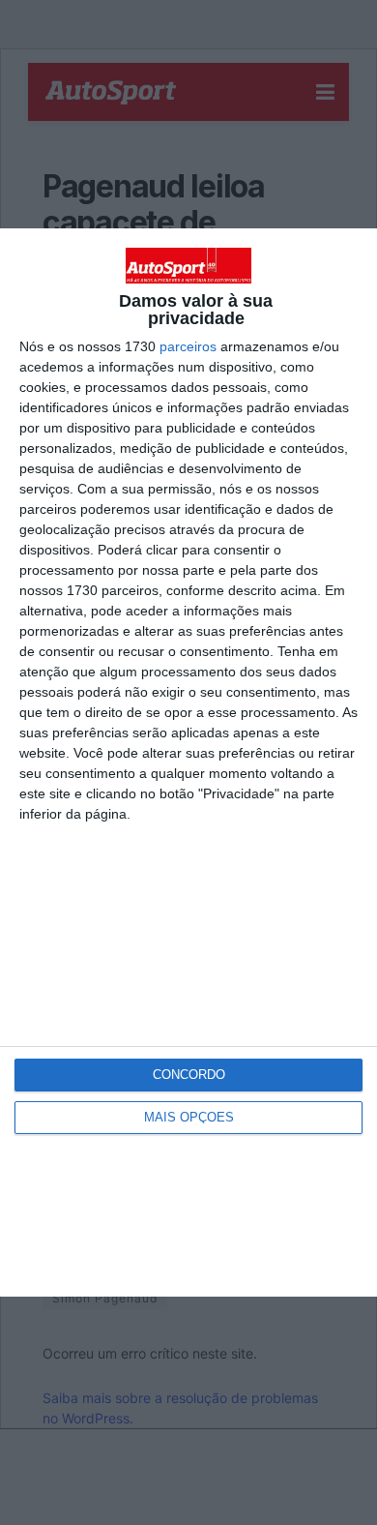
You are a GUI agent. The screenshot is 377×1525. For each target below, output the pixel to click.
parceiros (188, 346)
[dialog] (188, 762)
